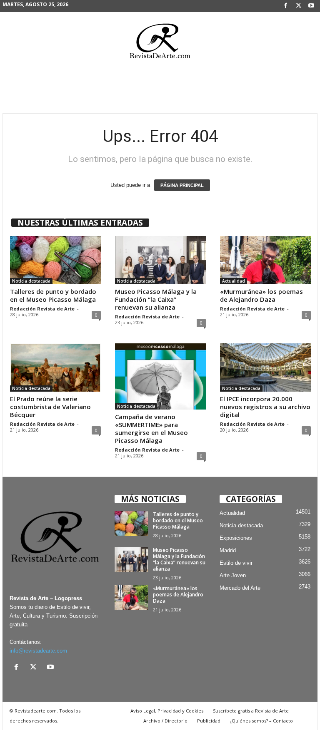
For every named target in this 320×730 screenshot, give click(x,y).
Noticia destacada (31, 281)
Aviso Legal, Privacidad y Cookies (166, 711)
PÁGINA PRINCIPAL (182, 185)
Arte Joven (233, 575)
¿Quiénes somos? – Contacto (261, 721)
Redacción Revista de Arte (42, 308)
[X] (298, 6)
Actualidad (233, 281)
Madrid (228, 550)
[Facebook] (285, 6)
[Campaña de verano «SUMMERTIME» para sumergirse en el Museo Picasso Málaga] (160, 376)
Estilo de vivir (236, 563)
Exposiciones (236, 538)
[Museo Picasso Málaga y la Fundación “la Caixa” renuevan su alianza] (160, 260)
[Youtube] (311, 6)
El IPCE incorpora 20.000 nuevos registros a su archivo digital (265, 407)
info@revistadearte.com (38, 651)
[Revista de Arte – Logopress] (160, 43)
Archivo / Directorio (165, 721)
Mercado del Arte (240, 588)
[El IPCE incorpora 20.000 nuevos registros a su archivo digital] (265, 367)
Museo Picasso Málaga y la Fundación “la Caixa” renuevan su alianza (156, 299)
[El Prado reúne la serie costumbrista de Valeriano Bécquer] (55, 367)
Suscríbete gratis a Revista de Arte (251, 711)
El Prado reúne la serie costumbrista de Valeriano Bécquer (50, 407)
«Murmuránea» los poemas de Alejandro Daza (261, 295)
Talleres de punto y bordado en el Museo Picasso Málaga (53, 295)
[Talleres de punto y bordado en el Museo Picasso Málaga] (55, 260)
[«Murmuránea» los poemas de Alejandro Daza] (265, 260)
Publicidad (208, 721)
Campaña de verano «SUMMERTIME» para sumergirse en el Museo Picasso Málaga (151, 428)
